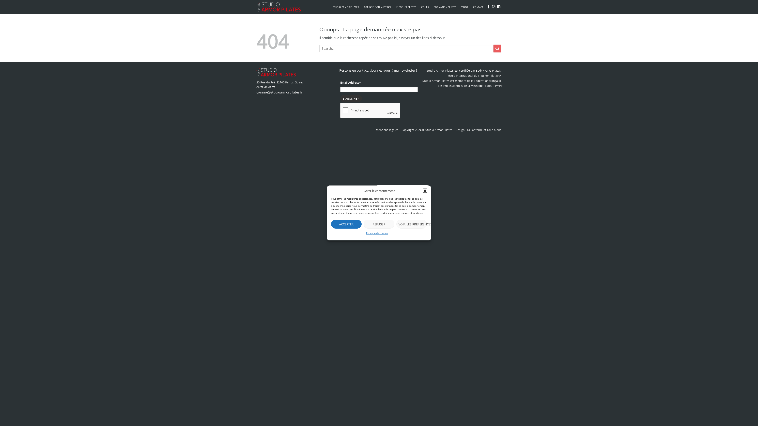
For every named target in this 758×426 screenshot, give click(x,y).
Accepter (346, 224)
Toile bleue (494, 130)
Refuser (379, 224)
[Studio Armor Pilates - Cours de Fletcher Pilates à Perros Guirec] (279, 7)
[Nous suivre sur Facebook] (488, 7)
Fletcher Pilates (406, 7)
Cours (425, 7)
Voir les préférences (413, 224)
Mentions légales (387, 130)
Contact (478, 7)
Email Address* (350, 82)
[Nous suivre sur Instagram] (493, 7)
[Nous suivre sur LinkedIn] (498, 7)
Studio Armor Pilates (346, 7)
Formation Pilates (445, 7)
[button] (425, 191)
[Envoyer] (497, 48)
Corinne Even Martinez (377, 7)
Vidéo (464, 7)
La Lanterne (475, 130)
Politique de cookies (377, 233)
